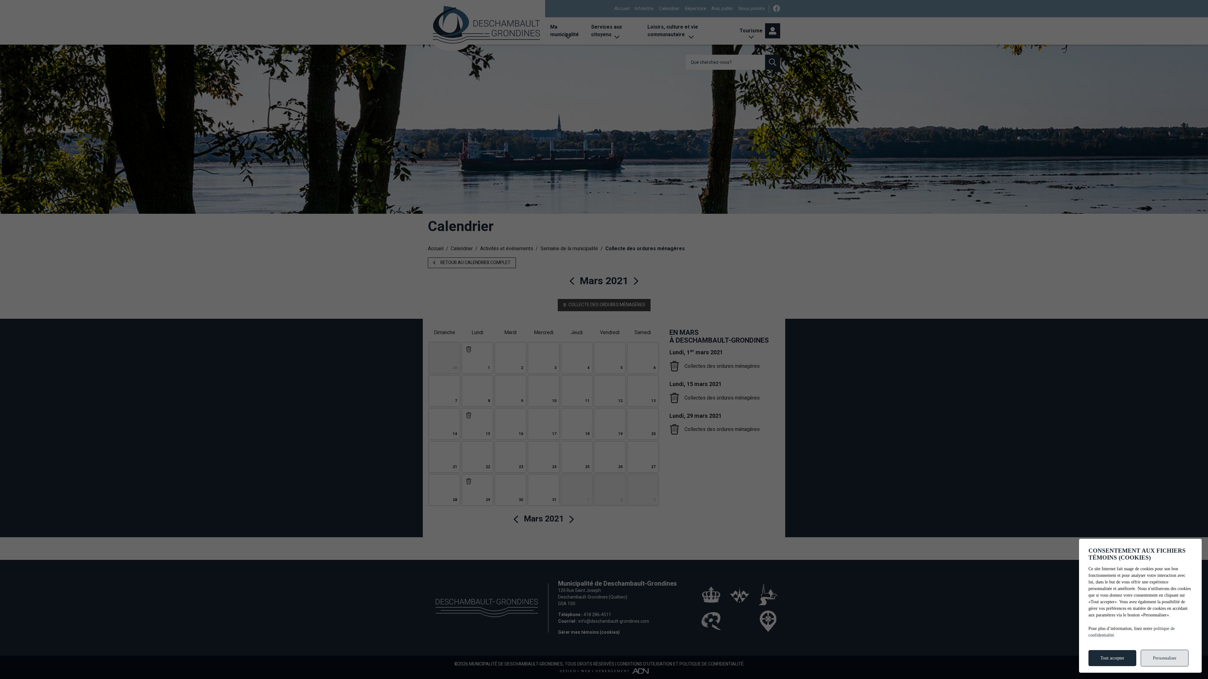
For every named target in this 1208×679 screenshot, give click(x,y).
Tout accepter (1112, 658)
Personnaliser (1165, 658)
